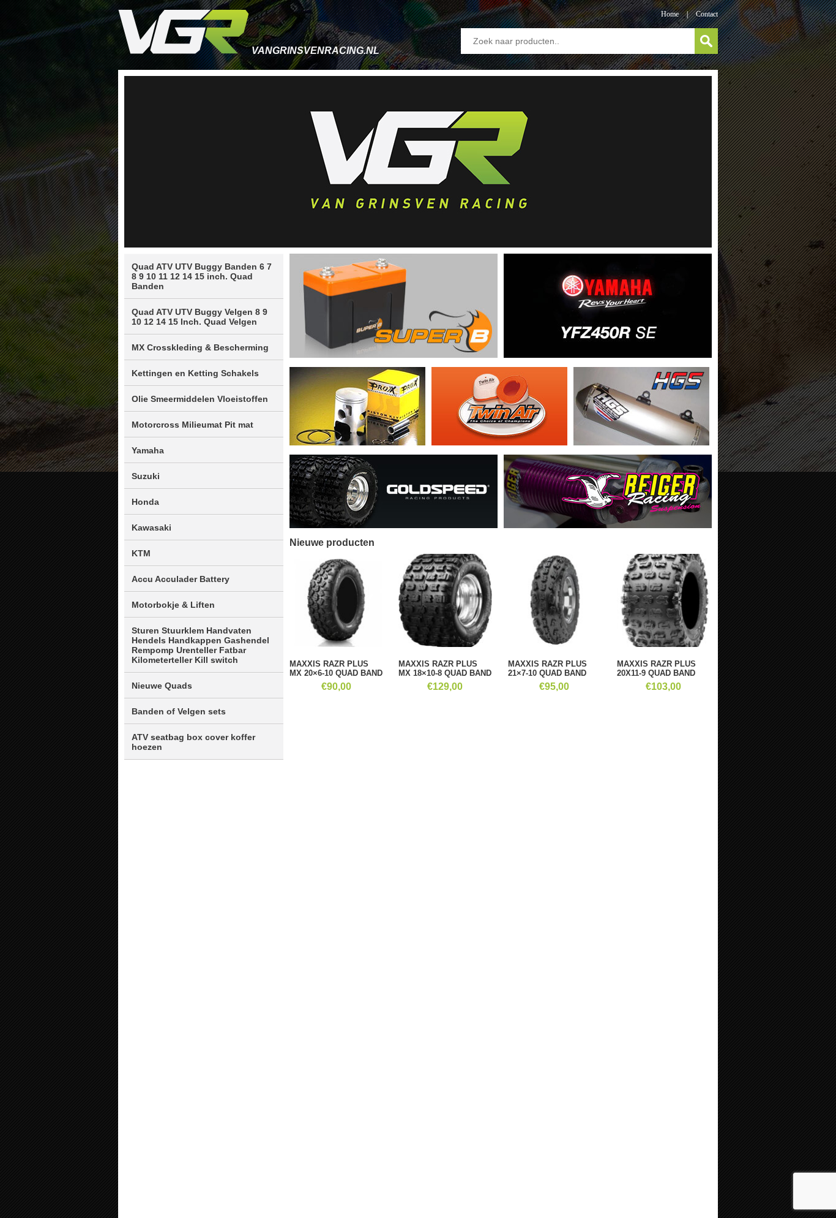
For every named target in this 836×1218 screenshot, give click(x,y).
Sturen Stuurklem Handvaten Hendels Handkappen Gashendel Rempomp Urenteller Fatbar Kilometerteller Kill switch (200, 645)
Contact (707, 14)
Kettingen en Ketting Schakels (195, 373)
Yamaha (148, 450)
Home (670, 14)
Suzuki (146, 476)
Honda (145, 502)
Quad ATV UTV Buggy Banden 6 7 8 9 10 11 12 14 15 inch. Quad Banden (202, 276)
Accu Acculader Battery (181, 579)
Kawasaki (151, 527)
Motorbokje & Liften (173, 605)
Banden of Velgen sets (179, 711)
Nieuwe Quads (162, 685)
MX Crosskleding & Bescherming (200, 347)
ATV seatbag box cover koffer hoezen (193, 742)
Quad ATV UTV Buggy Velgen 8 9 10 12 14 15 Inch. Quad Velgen (199, 317)
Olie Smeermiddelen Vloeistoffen (200, 399)
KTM (141, 553)
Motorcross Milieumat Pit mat (192, 424)
